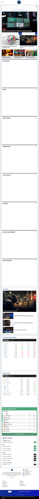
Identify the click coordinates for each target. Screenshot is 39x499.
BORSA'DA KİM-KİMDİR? (9, 232)
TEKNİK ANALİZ (7, 146)
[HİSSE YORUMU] (35, 118)
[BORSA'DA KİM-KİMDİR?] (35, 232)
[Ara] (36, 2)
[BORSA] (35, 89)
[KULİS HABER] (35, 61)
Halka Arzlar (5, 482)
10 (33, 33)
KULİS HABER (6, 61)
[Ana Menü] (2, 2)
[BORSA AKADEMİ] (35, 260)
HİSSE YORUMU (7, 118)
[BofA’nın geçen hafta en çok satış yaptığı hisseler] (8, 322)
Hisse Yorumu (5, 483)
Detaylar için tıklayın (19, 434)
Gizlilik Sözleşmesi (23, 485)
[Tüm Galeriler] (35, 289)
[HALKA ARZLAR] (35, 175)
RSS (10, 491)
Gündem (21, 483)
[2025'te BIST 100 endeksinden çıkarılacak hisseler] (8, 315)
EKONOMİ (5, 203)
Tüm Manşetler (26, 472)
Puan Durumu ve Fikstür (28, 471)
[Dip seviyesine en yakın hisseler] (8, 329)
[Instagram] (13, 478)
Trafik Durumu (26, 470)
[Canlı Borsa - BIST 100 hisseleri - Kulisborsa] (19, 2)
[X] (11, 478)
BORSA (4, 89)
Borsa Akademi (5, 485)
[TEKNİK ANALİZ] (35, 146)
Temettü (4, 484)
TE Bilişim (22, 494)
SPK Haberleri (22, 484)
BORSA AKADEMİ (7, 260)
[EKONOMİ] (35, 203)
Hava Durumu (26, 469)
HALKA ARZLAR (7, 175)
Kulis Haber (22, 482)
